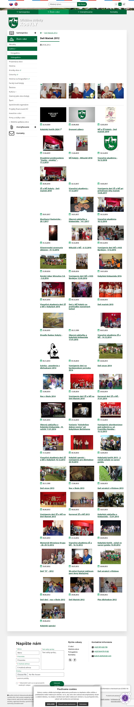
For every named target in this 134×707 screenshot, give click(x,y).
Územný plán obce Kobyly (19, 96)
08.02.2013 (75, 509)
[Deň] (53, 556)
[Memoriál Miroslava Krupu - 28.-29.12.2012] (53, 528)
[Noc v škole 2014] (53, 381)
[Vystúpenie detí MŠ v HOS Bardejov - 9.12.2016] (111, 233)
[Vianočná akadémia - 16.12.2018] (111, 143)
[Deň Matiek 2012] (82, 584)
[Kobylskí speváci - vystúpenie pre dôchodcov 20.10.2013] (82, 442)
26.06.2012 (104, 566)
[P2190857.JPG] (111, 90)
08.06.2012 (46, 595)
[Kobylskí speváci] (53, 611)
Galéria (12, 49)
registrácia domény (19, 701)
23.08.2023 (75, 124)
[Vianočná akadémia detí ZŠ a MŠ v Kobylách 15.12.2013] (53, 442)
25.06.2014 (104, 361)
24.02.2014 (104, 391)
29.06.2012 (75, 595)
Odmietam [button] (83, 704)
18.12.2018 (104, 153)
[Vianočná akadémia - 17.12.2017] (82, 173)
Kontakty (114, 12)
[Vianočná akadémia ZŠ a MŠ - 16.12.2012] (82, 528)
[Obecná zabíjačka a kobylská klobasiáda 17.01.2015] (82, 320)
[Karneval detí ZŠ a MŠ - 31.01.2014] (111, 381)
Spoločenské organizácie (18, 105)
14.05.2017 (104, 184)
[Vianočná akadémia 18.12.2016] (111, 204)
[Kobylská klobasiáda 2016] (111, 261)
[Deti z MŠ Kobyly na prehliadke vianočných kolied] (82, 289)
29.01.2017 (46, 214)
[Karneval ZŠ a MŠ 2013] (82, 499)
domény (9, 701)
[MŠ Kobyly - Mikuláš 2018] (82, 143)
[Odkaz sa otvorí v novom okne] (70, 660)
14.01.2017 (75, 214)
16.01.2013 (104, 509)
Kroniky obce (14, 70)
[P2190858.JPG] (53, 90)
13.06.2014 (46, 391)
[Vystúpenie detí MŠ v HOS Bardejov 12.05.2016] (82, 261)
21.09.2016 (46, 271)
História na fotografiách (18, 79)
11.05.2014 (75, 391)
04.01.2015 (104, 330)
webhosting (27, 699)
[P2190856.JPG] (82, 90)
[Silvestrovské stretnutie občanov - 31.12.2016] (53, 233)
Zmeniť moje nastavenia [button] (66, 704)
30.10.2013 (75, 453)
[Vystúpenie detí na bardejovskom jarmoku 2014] (82, 351)
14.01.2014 (46, 420)
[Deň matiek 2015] (111, 289)
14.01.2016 (104, 271)
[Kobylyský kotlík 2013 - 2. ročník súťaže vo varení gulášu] (111, 442)
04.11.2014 (46, 361)
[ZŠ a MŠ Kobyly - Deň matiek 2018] (53, 173)
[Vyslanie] (82, 410)
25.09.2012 (104, 538)
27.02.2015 (46, 330)
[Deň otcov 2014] (111, 351)
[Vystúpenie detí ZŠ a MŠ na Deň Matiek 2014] (82, 381)
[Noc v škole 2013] (82, 473)
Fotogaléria (15, 53)
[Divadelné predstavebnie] (53, 143)
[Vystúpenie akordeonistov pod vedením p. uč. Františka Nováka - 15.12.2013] (111, 410)
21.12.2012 (75, 538)
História (12, 66)
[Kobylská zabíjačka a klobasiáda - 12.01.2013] (111, 499)
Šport (11, 100)
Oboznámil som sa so (31, 684)
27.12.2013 (75, 420)
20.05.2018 (46, 184)
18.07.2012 (75, 566)
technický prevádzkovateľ (15, 703)
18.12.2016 (104, 214)
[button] (22, 11)
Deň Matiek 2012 (50, 33)
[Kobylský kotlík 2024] (53, 114)
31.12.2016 (46, 243)
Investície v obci (15, 113)
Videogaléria (16, 57)
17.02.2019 (46, 153)
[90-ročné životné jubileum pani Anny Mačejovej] (82, 556)
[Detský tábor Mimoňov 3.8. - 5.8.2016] (53, 261)
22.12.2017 (75, 184)
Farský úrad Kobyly (16, 83)
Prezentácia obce (16, 61)
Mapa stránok (11, 699)
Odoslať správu (57, 684)
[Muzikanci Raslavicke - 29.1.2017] (53, 204)
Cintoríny (13, 74)
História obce (73, 649)
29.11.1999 (75, 330)
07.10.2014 (75, 361)
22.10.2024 (46, 124)
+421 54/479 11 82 (101, 652)
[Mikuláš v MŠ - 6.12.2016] (82, 233)
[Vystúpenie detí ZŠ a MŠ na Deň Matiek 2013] (53, 499)
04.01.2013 (46, 538)
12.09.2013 (104, 453)
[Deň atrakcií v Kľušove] (111, 556)
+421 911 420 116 (100, 647)
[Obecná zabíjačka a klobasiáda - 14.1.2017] (82, 204)
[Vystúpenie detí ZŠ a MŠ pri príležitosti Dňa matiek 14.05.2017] (111, 173)
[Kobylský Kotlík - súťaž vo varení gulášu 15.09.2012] (111, 528)
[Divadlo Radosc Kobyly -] (53, 320)
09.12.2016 (104, 243)
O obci (71, 646)
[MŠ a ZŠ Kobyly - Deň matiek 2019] (111, 114)
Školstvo (12, 87)
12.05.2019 (104, 124)
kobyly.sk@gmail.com (102, 656)
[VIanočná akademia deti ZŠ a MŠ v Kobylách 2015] (53, 289)
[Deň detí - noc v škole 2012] (53, 584)
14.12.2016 (75, 243)
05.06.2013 (46, 509)
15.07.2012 (46, 566)
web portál (20, 699)
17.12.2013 (104, 420)
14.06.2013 (104, 483)
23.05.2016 (75, 271)
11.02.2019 (75, 153)
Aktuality (12, 44)
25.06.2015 (104, 300)
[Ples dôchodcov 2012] (111, 584)
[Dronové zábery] (82, 114)
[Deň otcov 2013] (53, 473)
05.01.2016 (46, 300)
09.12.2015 (75, 300)
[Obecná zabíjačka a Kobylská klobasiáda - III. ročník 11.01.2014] (53, 410)
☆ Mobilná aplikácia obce (19, 122)
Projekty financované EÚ (18, 109)
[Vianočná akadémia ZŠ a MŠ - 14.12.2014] (111, 320)
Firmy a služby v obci (17, 117)
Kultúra (12, 92)
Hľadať (83, 4)
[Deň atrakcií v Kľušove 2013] (111, 473)
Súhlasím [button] (51, 704)
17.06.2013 (75, 483)
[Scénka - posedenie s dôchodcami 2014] (53, 351)
